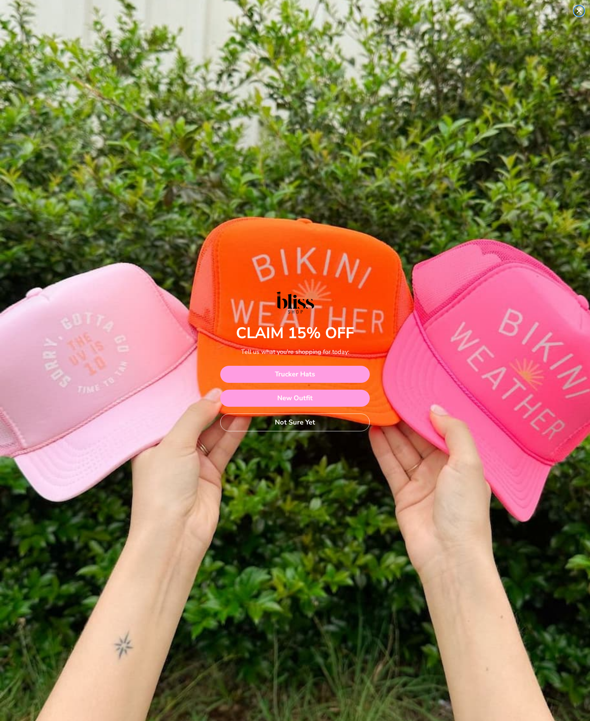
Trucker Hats (295, 374)
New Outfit (295, 398)
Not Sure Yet (295, 422)
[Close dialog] (579, 10)
